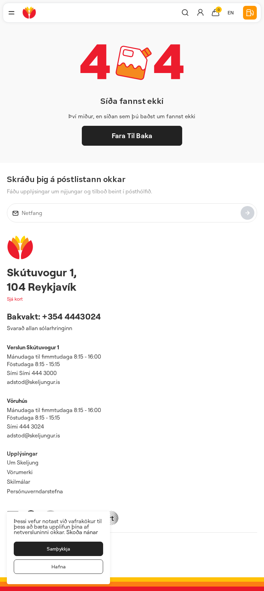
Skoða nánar (82, 532)
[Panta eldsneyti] (250, 13)
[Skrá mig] (247, 213)
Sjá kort (15, 299)
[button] (11, 13)
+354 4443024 (71, 316)
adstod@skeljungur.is (33, 381)
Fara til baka (132, 135)
